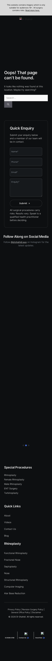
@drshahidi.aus (19, 242)
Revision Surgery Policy (32, 609)
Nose (6, 573)
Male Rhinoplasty (13, 484)
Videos (7, 522)
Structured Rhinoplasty (16, 579)
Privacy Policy (14, 609)
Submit (24, 203)
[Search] (8, 104)
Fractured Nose (12, 559)
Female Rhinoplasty (14, 479)
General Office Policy (20, 612)
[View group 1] (23, 445)
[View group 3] (28, 445)
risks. (12, 213)
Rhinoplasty (10, 475)
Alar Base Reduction (14, 593)
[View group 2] (26, 445)
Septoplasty (10, 566)
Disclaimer (36, 612)
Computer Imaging (14, 586)
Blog (6, 535)
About (7, 515)
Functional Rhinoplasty (15, 553)
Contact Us (10, 529)
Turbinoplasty (11, 493)
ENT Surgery (10, 488)
